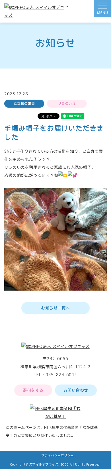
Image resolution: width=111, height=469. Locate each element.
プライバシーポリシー (57, 455)
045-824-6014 (61, 374)
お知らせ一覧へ (55, 308)
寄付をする (33, 390)
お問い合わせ (75, 390)
